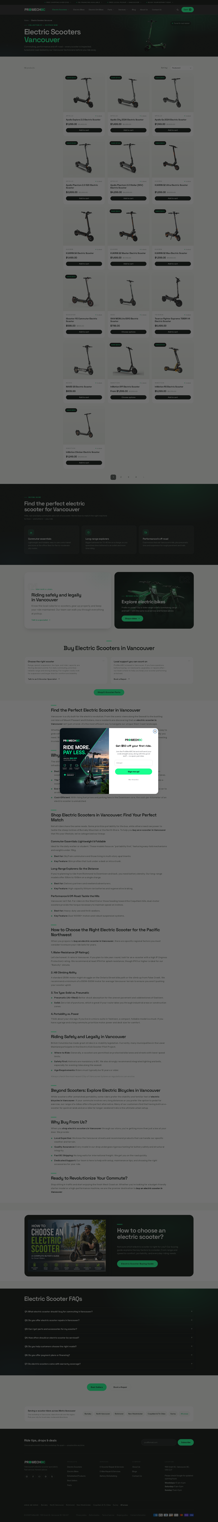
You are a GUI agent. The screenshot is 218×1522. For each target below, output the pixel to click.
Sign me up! (133, 771)
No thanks (134, 780)
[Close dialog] (155, 731)
